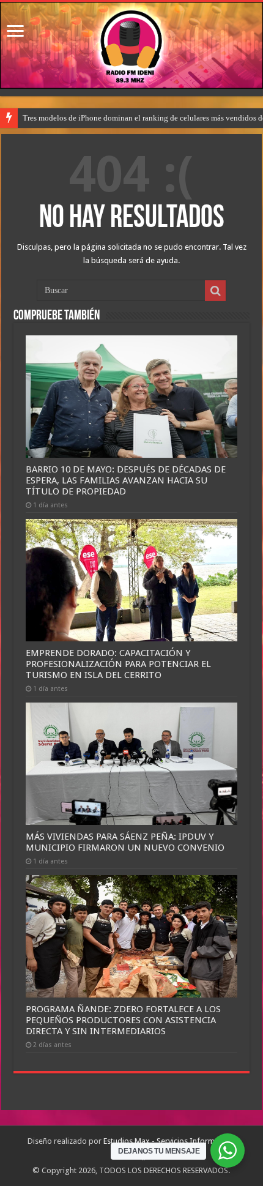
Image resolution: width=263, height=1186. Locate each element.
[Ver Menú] (15, 32)
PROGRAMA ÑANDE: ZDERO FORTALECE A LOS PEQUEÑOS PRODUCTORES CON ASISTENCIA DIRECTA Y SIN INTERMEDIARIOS (123, 1020)
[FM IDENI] (131, 45)
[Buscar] (215, 290)
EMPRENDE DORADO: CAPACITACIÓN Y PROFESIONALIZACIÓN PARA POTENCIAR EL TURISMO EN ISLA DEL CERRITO (118, 664)
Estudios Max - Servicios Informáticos (169, 1141)
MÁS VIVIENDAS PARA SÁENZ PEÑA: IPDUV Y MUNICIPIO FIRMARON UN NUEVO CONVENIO (125, 842)
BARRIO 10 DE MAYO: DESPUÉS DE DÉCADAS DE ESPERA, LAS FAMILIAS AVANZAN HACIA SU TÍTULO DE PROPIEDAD (126, 480)
